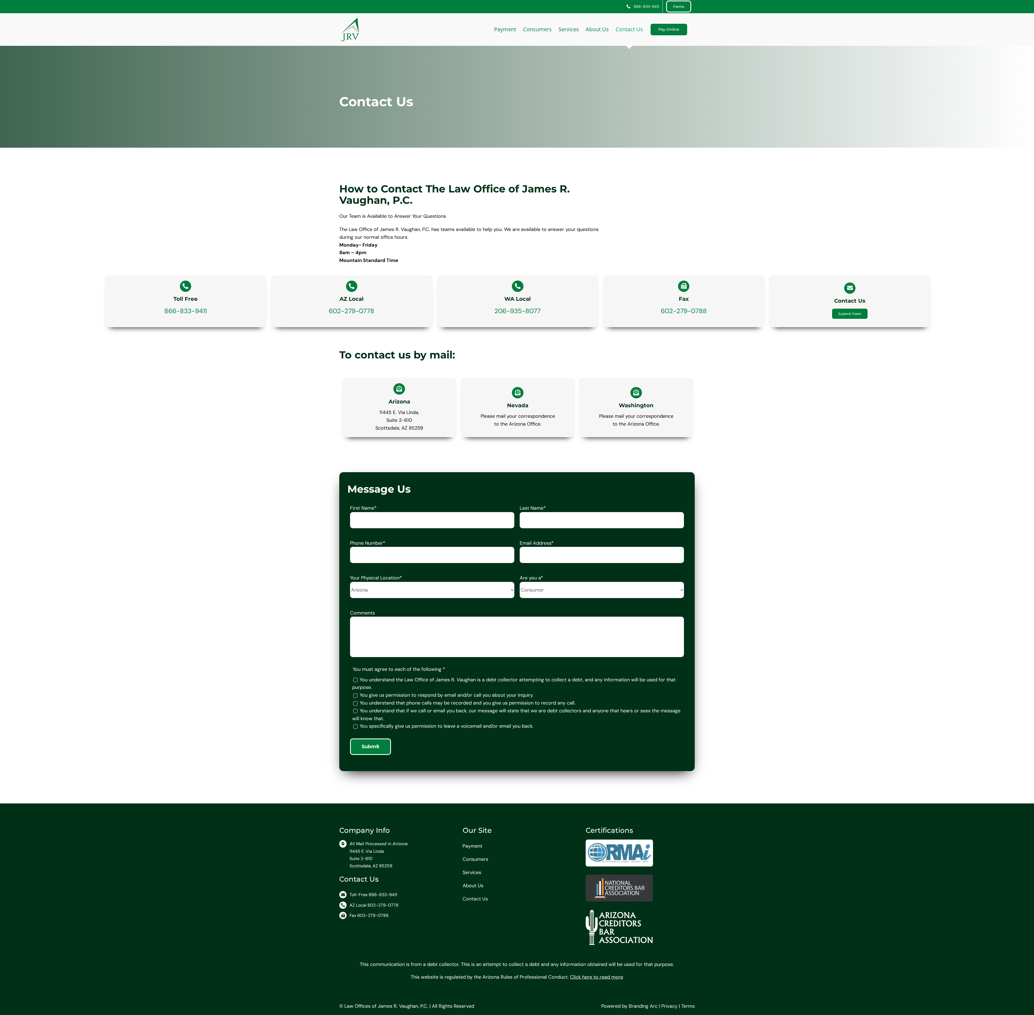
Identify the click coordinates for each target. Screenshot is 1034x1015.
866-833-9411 (185, 311)
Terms (688, 1006)
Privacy (669, 1006)
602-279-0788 (684, 311)
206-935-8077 (517, 311)
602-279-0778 (351, 311)
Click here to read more (596, 977)
